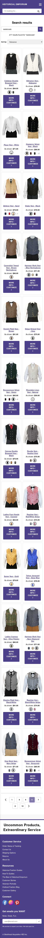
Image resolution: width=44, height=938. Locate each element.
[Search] (40, 29)
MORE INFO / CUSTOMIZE (11, 100)
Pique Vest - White (11, 145)
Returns (5, 856)
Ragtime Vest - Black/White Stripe (32, 701)
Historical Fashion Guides (12, 870)
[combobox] (19, 29)
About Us (6, 859)
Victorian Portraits (9, 883)
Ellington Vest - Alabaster (32, 82)
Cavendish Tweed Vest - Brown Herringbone (11, 267)
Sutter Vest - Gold (11, 576)
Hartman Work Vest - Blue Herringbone (33, 266)
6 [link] (32, 799)
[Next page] (29, 806)
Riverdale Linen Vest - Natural (32, 391)
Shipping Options (9, 852)
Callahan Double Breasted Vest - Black (11, 83)
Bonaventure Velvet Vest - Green (11, 391)
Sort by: (4, 42)
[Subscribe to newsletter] (39, 921)
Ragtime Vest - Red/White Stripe (33, 515)
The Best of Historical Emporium (14, 877)
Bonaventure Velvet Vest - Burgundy (33, 762)
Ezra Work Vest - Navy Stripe (11, 762)
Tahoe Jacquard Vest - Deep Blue (33, 576)
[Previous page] (5, 799)
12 (22, 806)
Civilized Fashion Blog (10, 887)
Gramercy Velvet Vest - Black (32, 145)
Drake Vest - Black (32, 206)
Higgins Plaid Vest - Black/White (11, 701)
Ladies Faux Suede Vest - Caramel (11, 515)
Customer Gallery (9, 890)
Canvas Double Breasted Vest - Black (11, 453)
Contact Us (6, 849)
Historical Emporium (14, 4)
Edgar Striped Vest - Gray (32, 330)
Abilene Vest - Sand (11, 206)
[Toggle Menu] (40, 4)
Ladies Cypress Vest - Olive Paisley (11, 638)
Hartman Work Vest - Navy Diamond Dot (33, 639)
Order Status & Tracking (11, 846)
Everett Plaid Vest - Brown (11, 330)
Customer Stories (9, 880)
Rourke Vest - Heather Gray (32, 452)
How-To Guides (8, 873)
